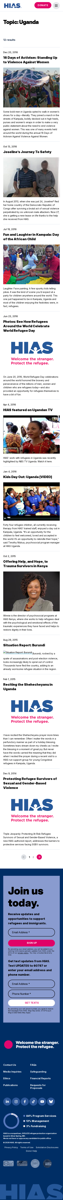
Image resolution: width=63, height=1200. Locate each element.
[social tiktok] (33, 1102)
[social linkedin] (7, 1102)
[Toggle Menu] (56, 5)
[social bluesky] (51, 1102)
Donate (43, 5)
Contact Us (9, 1065)
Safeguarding (38, 1071)
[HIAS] (31, 1044)
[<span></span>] (39, 857)
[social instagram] (16, 1102)
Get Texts (32, 1002)
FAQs (33, 1065)
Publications (10, 1085)
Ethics (6, 1078)
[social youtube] (42, 1102)
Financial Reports (40, 1078)
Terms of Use (26, 1147)
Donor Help (31, 1151)
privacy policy (23, 953)
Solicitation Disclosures (47, 1147)
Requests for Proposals (38, 1087)
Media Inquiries (12, 1071)
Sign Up (32, 942)
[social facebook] (25, 1102)
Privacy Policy (11, 1147)
